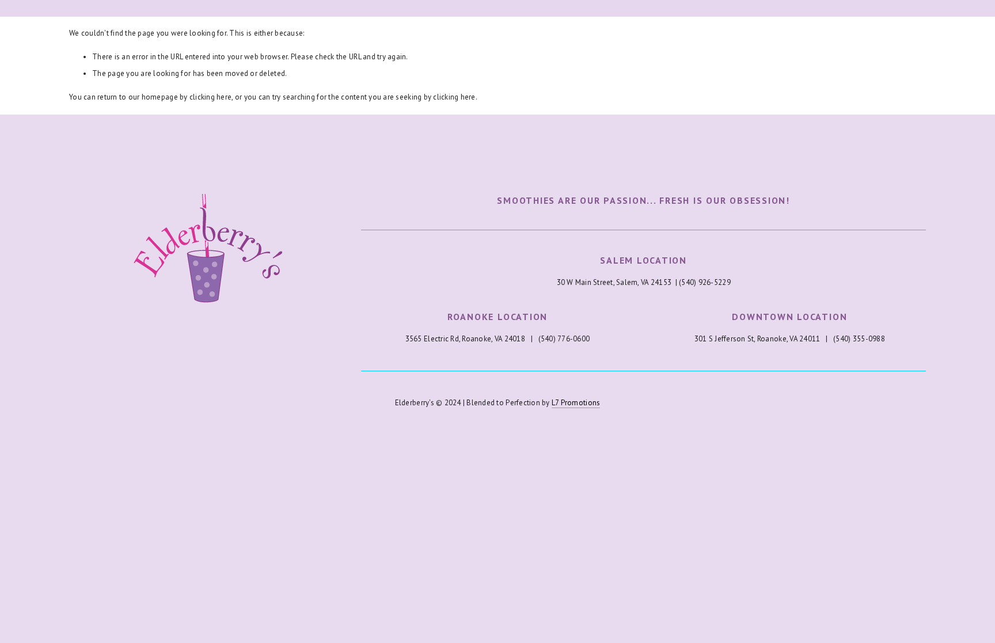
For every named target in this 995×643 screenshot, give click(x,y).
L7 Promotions (576, 403)
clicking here (210, 97)
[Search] (162, 8)
